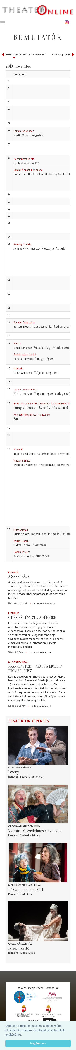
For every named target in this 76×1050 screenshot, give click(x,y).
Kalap (35, 163)
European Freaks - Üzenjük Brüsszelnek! (41, 408)
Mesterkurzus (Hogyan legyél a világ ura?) (42, 394)
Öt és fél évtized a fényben (32, 617)
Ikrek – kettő (18, 948)
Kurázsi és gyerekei (62, 326)
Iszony (13, 772)
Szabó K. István (29, 776)
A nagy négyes (44, 359)
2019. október (37, 54)
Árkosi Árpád (27, 952)
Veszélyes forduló (53, 248)
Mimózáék (42, 556)
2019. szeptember (62, 54)
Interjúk (13, 572)
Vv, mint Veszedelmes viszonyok (34, 830)
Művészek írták (18, 662)
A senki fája (18, 576)
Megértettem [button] (38, 1043)
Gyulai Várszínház (20, 944)
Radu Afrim (26, 894)
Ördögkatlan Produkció (24, 826)
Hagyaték (36, 135)
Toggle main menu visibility (2, 22)
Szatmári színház (19, 768)
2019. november (16, 54)
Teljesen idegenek (46, 373)
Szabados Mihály (30, 835)
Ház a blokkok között (25, 889)
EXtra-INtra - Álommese (30, 545)
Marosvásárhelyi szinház (25, 885)
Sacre (17, 419)
